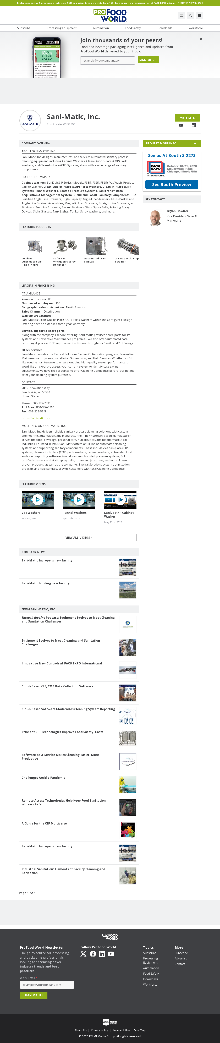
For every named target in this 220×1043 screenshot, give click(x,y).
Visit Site (187, 118)
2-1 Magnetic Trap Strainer (127, 260)
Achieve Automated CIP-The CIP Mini (32, 261)
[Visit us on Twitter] (83, 953)
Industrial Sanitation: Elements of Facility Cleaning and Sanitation (63, 871)
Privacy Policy (99, 1030)
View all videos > (79, 537)
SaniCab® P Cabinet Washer (119, 514)
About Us (81, 1030)
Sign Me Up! (148, 60)
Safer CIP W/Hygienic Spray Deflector (64, 261)
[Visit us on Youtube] (181, 125)
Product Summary (36, 177)
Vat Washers (31, 513)
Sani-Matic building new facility (46, 583)
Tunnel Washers (75, 513)
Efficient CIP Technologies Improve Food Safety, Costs (62, 732)
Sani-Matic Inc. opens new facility (47, 560)
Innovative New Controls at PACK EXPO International (62, 663)
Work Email (28, 977)
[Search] (190, 15)
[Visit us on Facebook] (93, 953)
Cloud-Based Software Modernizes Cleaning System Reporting (68, 709)
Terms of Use (121, 1030)
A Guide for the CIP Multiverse (44, 823)
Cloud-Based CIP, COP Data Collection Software (57, 686)
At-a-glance (31, 293)
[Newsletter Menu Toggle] (181, 15)
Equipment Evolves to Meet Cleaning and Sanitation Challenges (61, 642)
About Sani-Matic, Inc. (39, 151)
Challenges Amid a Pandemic (43, 778)
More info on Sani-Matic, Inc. (44, 426)
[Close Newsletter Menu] (201, 39)
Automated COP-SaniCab (95, 260)
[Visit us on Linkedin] (194, 125)
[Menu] (199, 15)
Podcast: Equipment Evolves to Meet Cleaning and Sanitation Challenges (68, 619)
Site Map (140, 1030)
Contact (28, 382)
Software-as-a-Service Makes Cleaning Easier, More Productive (60, 757)
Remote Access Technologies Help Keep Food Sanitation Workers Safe (64, 802)
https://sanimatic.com (36, 418)
